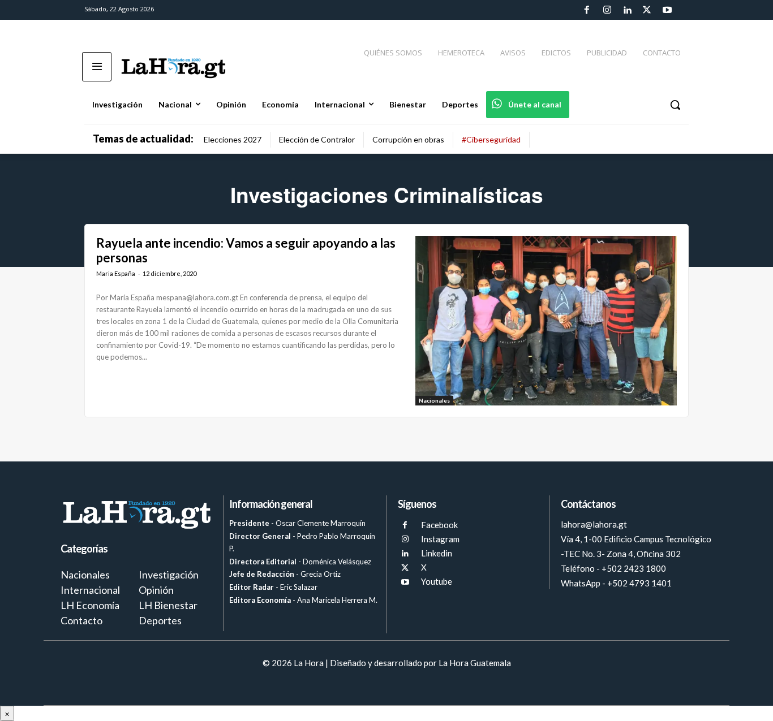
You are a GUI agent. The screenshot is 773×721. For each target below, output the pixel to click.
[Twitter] (646, 10)
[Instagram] (606, 10)
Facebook (439, 525)
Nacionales (434, 400)
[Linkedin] (627, 10)
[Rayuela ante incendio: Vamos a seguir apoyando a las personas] (546, 320)
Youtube (436, 581)
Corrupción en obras (408, 139)
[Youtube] (667, 10)
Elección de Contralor (317, 139)
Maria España (115, 273)
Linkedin (436, 553)
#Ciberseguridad (491, 139)
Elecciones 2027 (232, 139)
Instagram (440, 539)
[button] (675, 104)
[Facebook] (586, 10)
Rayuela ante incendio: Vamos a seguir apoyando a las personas (246, 250)
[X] (405, 568)
